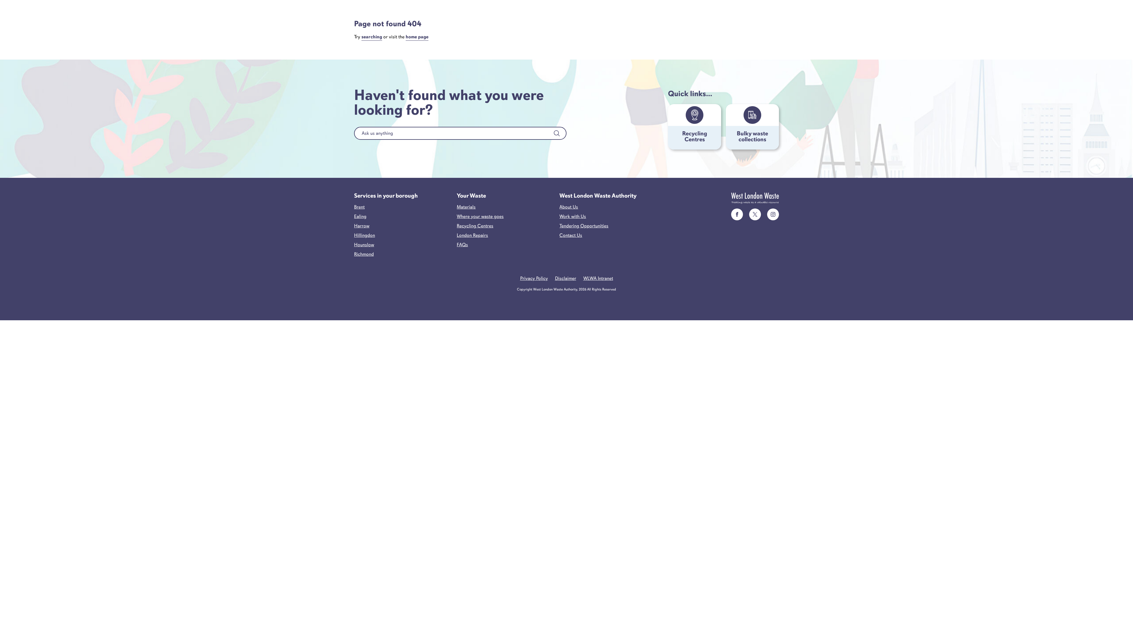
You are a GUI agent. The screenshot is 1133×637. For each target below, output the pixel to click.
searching (371, 37)
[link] (737, 214)
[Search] (556, 133)
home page (417, 37)
